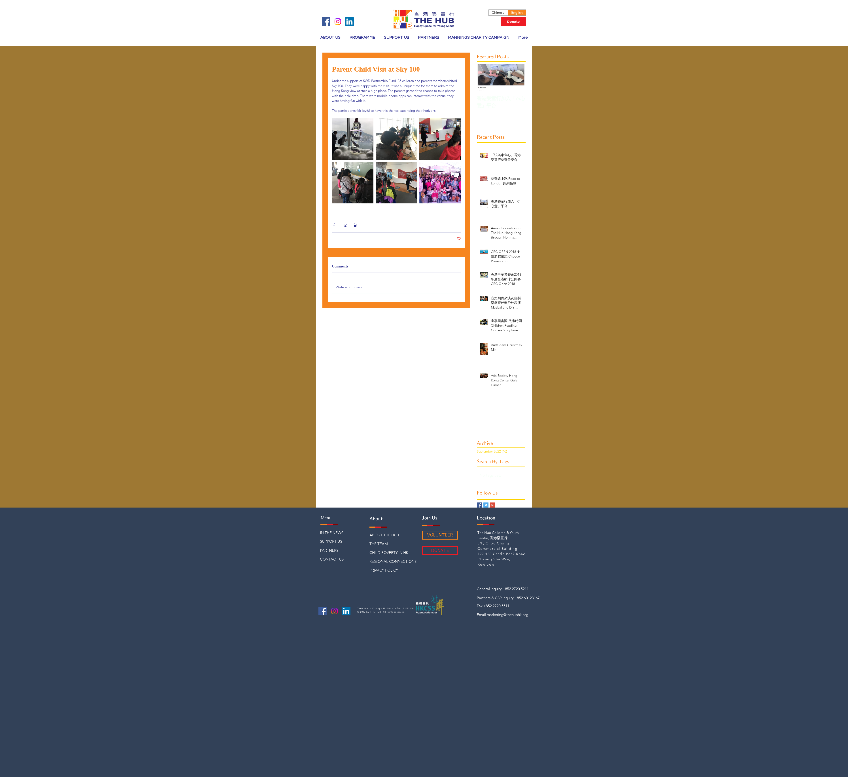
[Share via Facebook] (334, 225)
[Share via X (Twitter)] (345, 225)
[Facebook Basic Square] (479, 505)
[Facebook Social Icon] (326, 21)
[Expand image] (352, 139)
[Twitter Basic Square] (485, 505)
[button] (362, 37)
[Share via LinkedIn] (356, 225)
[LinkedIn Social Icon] (349, 21)
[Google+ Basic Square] (492, 505)
